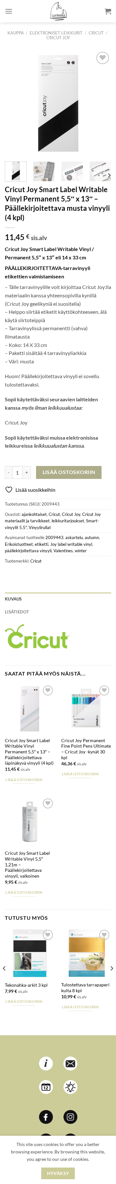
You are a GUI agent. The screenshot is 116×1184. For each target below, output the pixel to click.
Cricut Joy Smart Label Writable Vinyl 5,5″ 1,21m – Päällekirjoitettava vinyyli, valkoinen (27, 865)
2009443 (54, 537)
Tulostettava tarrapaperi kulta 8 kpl (85, 987)
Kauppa (15, 32)
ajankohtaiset (34, 514)
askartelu (74, 537)
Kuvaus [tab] (13, 598)
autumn (92, 537)
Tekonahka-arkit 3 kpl (26, 985)
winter (81, 550)
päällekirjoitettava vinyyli (28, 550)
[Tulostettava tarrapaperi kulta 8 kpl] (86, 953)
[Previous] (15, 103)
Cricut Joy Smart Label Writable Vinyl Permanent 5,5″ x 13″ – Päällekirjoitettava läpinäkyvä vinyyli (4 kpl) (29, 752)
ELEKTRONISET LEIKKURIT (56, 32)
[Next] (101, 103)
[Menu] (9, 11)
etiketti (41, 544)
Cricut (96, 32)
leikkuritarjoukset (68, 520)
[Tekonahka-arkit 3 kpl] (30, 953)
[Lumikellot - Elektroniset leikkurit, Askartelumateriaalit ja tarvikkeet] (58, 11)
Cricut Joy (58, 37)
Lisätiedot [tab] (17, 611)
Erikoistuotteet (19, 544)
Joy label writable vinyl (71, 544)
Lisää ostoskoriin (69, 472)
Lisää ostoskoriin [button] (23, 780)
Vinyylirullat (40, 527)
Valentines (63, 550)
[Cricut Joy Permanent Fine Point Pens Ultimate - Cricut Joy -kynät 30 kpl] (86, 709)
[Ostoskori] (108, 11)
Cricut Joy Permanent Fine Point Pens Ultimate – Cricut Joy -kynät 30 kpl (86, 749)
